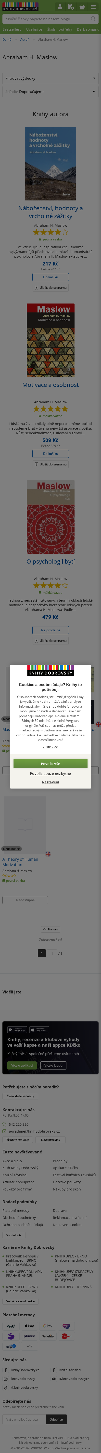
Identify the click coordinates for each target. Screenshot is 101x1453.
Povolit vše (50, 763)
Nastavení (50, 782)
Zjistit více (50, 747)
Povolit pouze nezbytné (50, 773)
